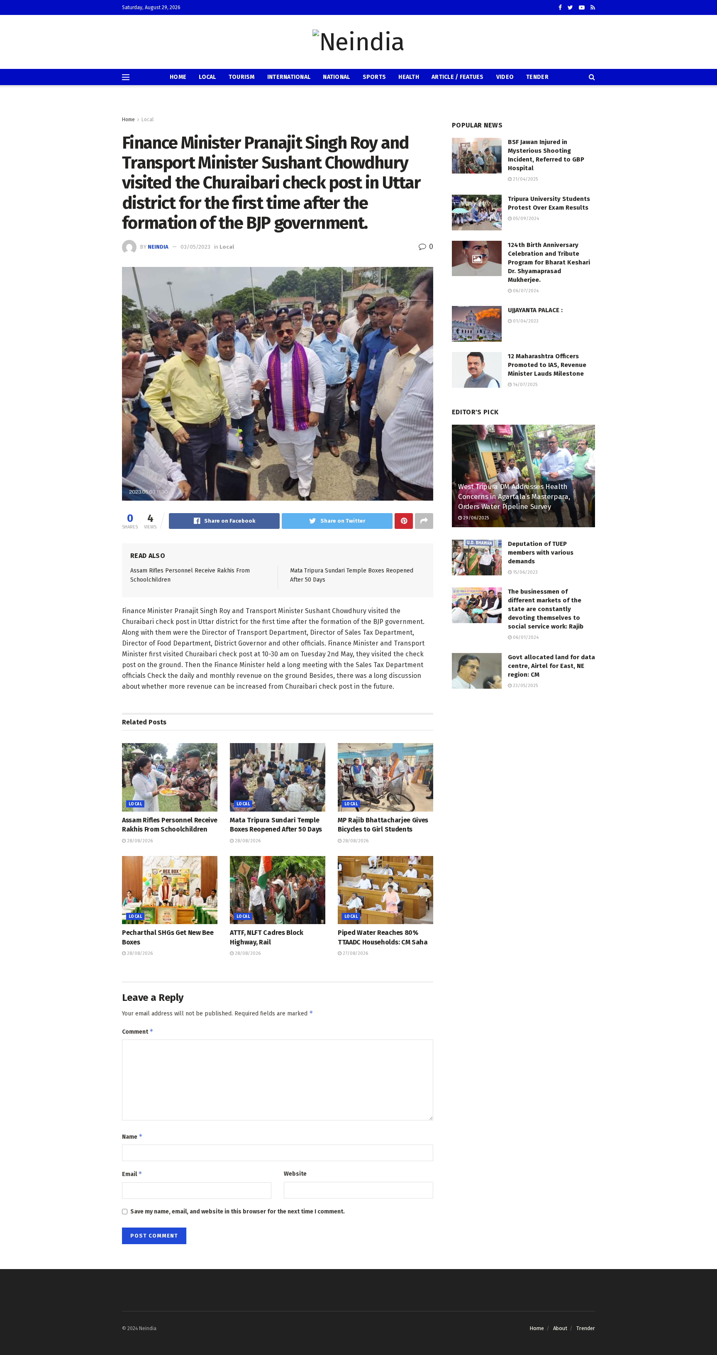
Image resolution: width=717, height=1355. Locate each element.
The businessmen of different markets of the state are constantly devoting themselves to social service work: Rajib (545, 609)
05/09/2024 (525, 218)
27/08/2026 (354, 953)
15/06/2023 (525, 572)
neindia (158, 247)
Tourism (242, 77)
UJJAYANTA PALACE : (535, 310)
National (336, 77)
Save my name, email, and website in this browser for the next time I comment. (237, 1211)
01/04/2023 (525, 321)
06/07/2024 (525, 291)
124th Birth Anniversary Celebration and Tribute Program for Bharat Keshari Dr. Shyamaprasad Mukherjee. (549, 262)
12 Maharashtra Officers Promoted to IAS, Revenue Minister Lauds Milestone (547, 364)
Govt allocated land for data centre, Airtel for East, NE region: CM (551, 665)
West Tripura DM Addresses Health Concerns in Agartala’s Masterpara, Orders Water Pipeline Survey (514, 496)
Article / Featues (458, 77)
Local (207, 77)
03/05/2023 (195, 247)
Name (132, 1136)
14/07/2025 (524, 384)
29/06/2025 (475, 518)
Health (408, 77)
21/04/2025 (525, 179)
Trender (585, 1328)
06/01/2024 (525, 637)
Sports (374, 77)
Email (132, 1174)
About (560, 1328)
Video (505, 77)
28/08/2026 (139, 841)
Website (295, 1173)
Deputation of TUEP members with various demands (540, 552)
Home (178, 77)
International (289, 77)
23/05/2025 (525, 685)
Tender (537, 77)
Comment (138, 1031)
